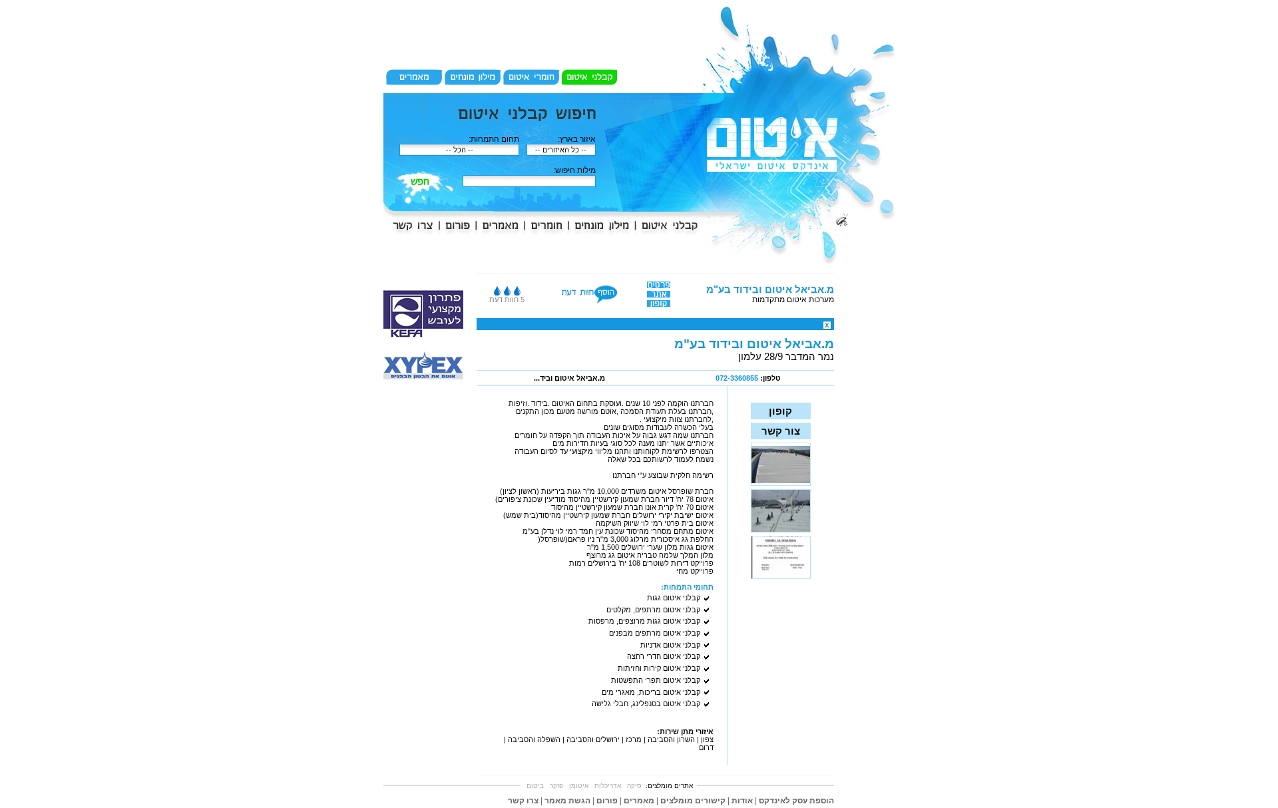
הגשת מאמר (567, 800)
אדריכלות (607, 785)
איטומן (578, 785)
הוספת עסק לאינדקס (796, 800)
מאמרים (639, 800)
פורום (607, 800)
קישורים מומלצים (693, 800)
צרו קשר (523, 800)
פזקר (556, 785)
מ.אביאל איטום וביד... (569, 378)
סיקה (634, 785)
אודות (742, 800)
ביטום (535, 785)
